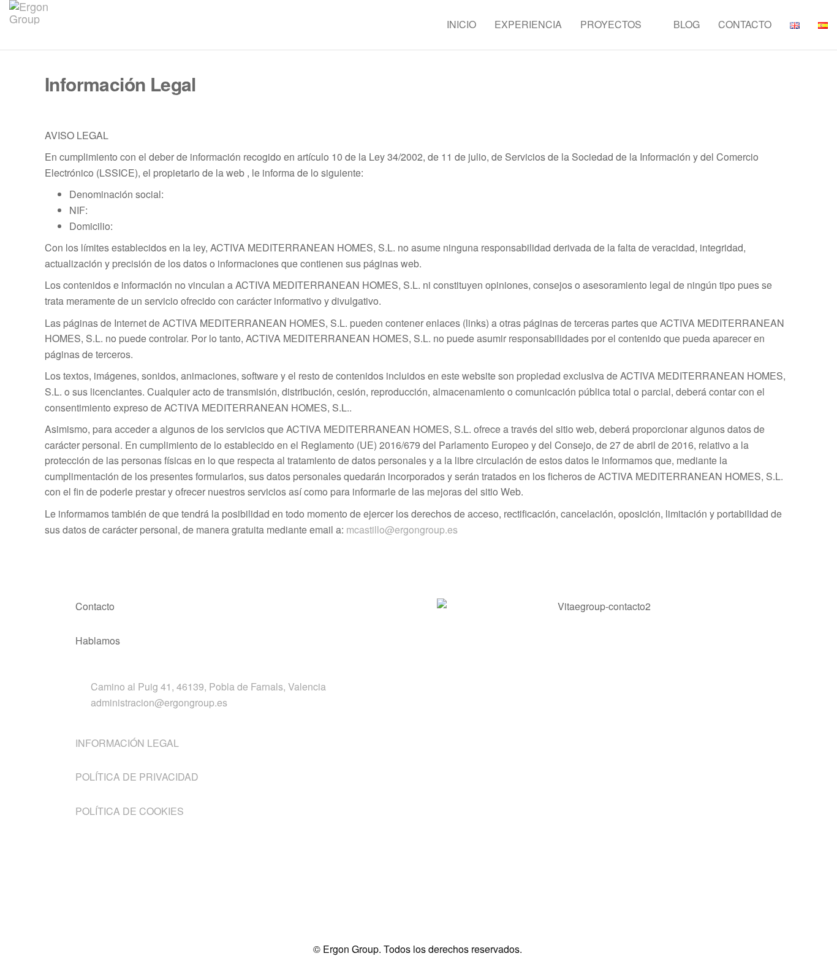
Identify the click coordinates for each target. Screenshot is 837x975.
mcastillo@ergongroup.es (402, 529)
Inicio (461, 24)
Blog (686, 24)
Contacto (744, 24)
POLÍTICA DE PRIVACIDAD (137, 777)
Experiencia (528, 24)
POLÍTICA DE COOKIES (129, 811)
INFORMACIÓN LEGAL (127, 743)
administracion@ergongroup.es (159, 702)
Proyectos (611, 24)
